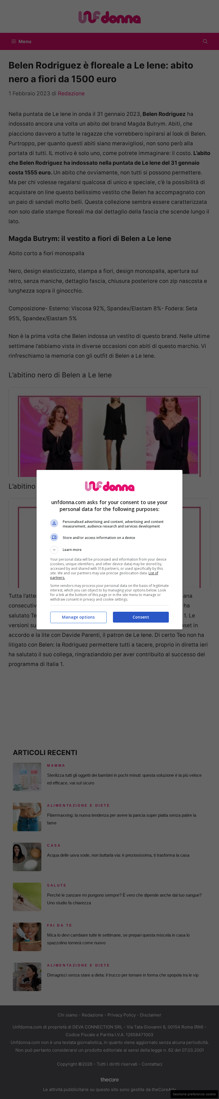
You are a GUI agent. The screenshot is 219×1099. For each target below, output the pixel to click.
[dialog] (109, 549)
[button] (109, 550)
